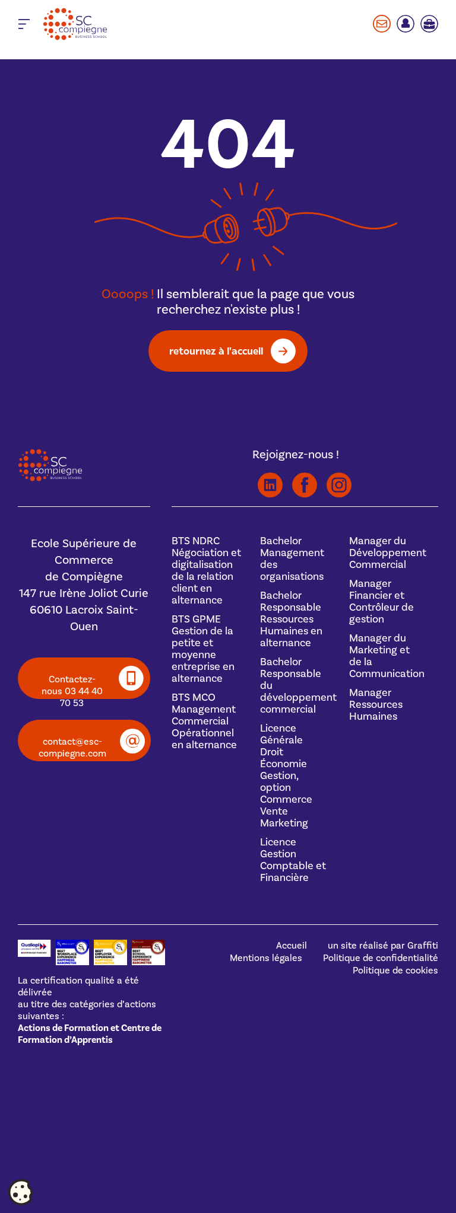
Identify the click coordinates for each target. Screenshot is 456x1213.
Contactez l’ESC (382, 24)
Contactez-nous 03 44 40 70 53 (72, 686)
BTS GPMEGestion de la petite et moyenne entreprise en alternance (203, 648)
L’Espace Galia (405, 24)
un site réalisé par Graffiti (383, 946)
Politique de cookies (395, 970)
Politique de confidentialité (380, 958)
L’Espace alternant (429, 24)
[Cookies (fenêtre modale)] (21, 1193)
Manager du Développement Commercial (387, 553)
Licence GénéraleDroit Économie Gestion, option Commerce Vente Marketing (286, 776)
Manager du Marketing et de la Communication (387, 656)
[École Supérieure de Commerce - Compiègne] (50, 478)
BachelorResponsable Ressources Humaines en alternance (291, 619)
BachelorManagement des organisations (292, 558)
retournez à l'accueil (216, 350)
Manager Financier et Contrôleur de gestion (381, 601)
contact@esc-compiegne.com (72, 747)
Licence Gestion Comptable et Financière (293, 860)
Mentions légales (266, 958)
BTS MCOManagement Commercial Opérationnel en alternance (204, 721)
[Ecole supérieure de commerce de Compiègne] (108, 24)
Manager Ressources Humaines (376, 704)
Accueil (291, 946)
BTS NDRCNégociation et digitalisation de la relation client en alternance (206, 570)
